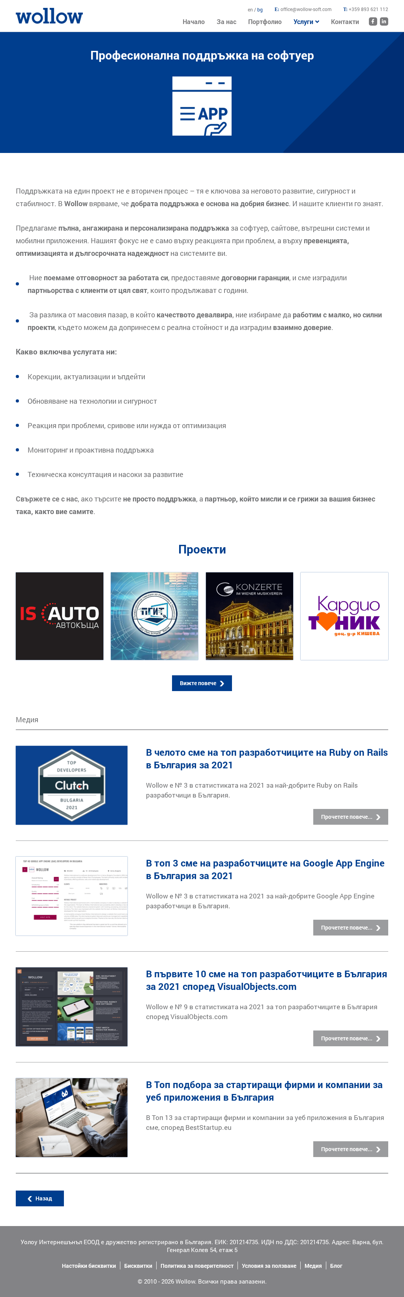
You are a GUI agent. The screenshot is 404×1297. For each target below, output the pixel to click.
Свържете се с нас (47, 498)
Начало (26, 11)
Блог (336, 1265)
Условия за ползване (269, 1265)
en (251, 9)
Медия (313, 1265)
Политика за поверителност (197, 1265)
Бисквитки (138, 1265)
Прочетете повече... (346, 816)
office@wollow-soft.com (306, 9)
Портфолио (265, 21)
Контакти (345, 21)
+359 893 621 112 (368, 9)
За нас (226, 21)
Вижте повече (198, 683)
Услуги (303, 21)
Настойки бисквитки (89, 1265)
